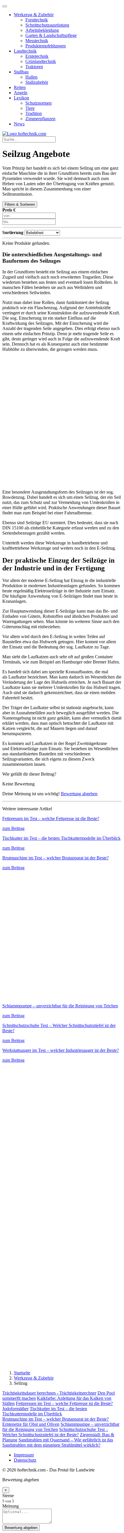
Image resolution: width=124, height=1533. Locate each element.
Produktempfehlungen (45, 45)
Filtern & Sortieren (20, 204)
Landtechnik (25, 51)
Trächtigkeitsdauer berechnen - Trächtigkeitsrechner (49, 1393)
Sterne (8, 1495)
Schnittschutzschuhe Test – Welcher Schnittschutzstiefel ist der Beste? (55, 1432)
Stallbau (21, 71)
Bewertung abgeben (79, 793)
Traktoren (34, 66)
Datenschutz (25, 1460)
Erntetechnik (36, 56)
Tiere (30, 108)
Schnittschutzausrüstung (47, 25)
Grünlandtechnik (40, 61)
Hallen (31, 77)
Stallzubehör (36, 82)
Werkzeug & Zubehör (34, 14)
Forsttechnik (36, 19)
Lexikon (21, 97)
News (19, 123)
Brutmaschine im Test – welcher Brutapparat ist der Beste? (55, 1419)
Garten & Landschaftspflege (51, 35)
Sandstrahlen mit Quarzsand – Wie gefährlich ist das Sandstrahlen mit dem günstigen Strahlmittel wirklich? (57, 1442)
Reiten (20, 87)
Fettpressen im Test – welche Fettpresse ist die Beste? (64, 1403)
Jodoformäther (15, 1408)
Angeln (20, 92)
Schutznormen (38, 103)
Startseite (22, 1372)
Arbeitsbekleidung (42, 30)
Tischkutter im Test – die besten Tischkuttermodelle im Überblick (44, 1411)
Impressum (24, 1454)
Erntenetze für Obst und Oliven (30, 1424)
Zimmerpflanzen (40, 118)
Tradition (33, 113)
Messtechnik (36, 40)
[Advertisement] (62, 421)
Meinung (10, 1506)
